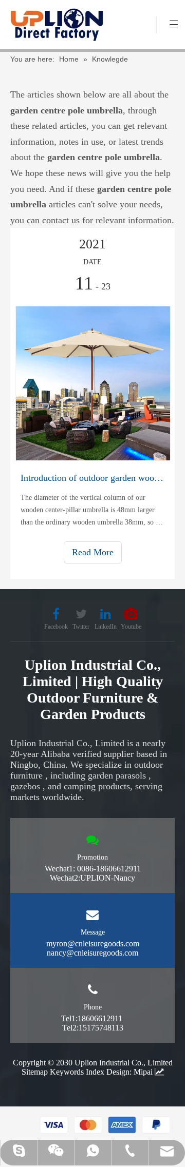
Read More (93, 552)
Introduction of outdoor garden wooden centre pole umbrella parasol (92, 478)
